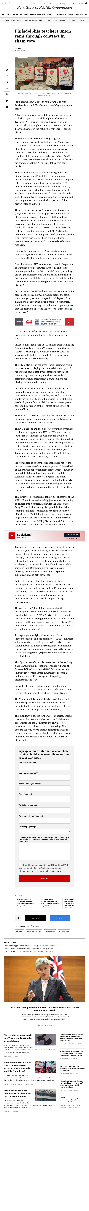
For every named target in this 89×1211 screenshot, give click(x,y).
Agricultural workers (11, 951)
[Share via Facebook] (7, 64)
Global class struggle (34, 931)
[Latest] (8, 15)
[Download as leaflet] (7, 95)
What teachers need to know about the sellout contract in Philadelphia (25, 901)
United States (50, 931)
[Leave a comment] (7, 101)
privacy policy (56, 871)
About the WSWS (59, 20)
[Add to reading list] (7, 107)
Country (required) (27, 827)
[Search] (86, 15)
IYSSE (48, 20)
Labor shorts (49, 951)
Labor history (38, 951)
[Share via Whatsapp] (7, 76)
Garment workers (26, 951)
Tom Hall (18, 48)
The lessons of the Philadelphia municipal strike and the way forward (50, 901)
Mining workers (48, 949)
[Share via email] (7, 88)
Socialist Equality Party (34, 20)
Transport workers (23, 949)
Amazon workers (9, 949)
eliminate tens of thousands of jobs (33, 449)
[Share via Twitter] (7, 70)
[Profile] (86, 4)
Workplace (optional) (28, 805)
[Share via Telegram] (7, 82)
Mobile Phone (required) (29, 784)
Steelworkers (36, 949)
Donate (81, 20)
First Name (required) (28, 762)
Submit (44, 878)
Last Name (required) (28, 773)
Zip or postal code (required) (31, 816)
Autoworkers (24, 946)
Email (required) (25, 794)
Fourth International (13, 20)
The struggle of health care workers (43, 946)
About (81, 3)
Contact (75, 3)
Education (19, 931)
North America (64, 931)
